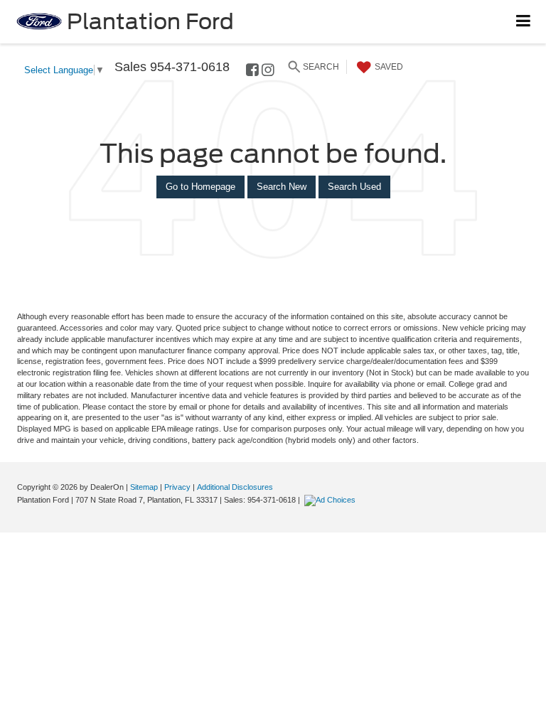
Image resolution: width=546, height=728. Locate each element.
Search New (281, 186)
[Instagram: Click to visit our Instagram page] (268, 71)
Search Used (354, 186)
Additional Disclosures (235, 487)
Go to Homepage (200, 186)
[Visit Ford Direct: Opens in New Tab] (331, 500)
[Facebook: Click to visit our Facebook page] (252, 71)
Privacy (177, 487)
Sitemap (144, 487)
